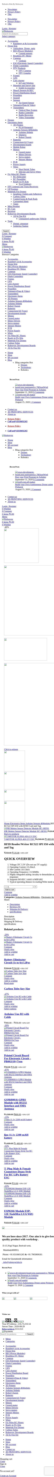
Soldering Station (20, 226)
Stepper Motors (25, 159)
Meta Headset (14, 206)
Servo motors (24, 157)
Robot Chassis (25, 137)
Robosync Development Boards (22, 214)
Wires (15, 167)
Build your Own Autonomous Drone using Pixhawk (30, 1283)
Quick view (9, 949)
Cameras (17, 58)
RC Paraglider (19, 179)
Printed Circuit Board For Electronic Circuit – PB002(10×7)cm (17, 1058)
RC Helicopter (19, 177)
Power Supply (19, 164)
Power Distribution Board (24, 93)
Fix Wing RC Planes (17, 174)
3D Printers (18, 125)
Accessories (13, 41)
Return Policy (14, 426)
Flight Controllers (21, 66)
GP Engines (13, 189)
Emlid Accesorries (27, 88)
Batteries (17, 140)
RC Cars (11, 209)
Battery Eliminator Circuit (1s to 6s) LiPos (17, 961)
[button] (9, 954)
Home (7, 823)
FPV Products (19, 68)
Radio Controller (26, 112)
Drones (11, 120)
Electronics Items (15, 122)
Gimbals (22, 61)
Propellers (17, 95)
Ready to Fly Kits (21, 182)
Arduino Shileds (26, 132)
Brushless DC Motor (22, 56)
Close (2, 1461)
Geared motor (25, 152)
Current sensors (25, 53)
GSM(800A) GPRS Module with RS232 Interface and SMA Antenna (15, 1104)
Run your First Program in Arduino (30, 390)
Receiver (11, 211)
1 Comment (35, 402)
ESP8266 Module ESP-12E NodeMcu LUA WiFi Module (18, 1214)
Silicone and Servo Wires (30, 172)
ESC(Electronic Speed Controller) (28, 63)
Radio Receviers (26, 115)
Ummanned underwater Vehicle (32, 219)
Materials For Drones (17, 191)
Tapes (15, 204)
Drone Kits (12, 46)
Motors (16, 149)
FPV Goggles (25, 73)
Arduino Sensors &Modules (25, 130)
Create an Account (8, 1476)
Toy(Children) (25, 184)
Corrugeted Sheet (20, 201)
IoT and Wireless (26, 83)
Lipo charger (18, 80)
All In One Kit (19, 216)
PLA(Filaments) (26, 127)
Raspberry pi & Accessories (25, 43)
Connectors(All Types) (23, 142)
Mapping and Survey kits (24, 85)
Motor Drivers (25, 154)
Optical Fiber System (28, 110)
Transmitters (18, 108)
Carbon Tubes (19, 196)
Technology (26, 367)
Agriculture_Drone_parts (24, 48)
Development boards (22, 145)
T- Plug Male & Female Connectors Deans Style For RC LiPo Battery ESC (17, 1173)
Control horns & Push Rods (25, 199)
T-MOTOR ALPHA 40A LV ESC (19, 839)
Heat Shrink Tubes (27, 169)
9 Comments (38, 392)
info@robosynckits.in (12, 1262)
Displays (22, 135)
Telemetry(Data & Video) (24, 105)
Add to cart (9, 890)
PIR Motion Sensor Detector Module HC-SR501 (25, 831)
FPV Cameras (25, 70)
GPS (15, 78)
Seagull (16, 98)
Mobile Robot (19, 147)
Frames (16, 75)
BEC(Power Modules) (23, 51)
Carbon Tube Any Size (17, 988)
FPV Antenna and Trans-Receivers (23, 186)
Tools (10, 221)
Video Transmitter (26, 117)
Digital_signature (20, 223)
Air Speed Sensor (26, 103)
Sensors (16, 100)
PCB (15, 162)
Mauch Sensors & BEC (23, 90)
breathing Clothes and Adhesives (27, 194)
